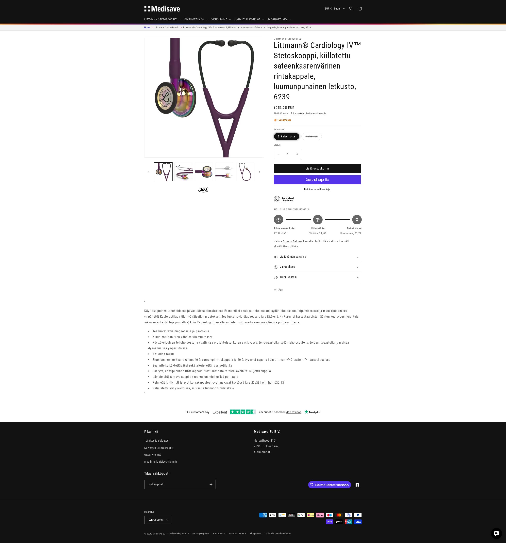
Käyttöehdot (219, 533)
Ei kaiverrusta (286, 136)
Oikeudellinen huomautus (278, 533)
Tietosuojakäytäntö (200, 533)
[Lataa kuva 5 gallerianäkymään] (245, 172)
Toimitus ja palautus (156, 440)
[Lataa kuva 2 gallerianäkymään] (183, 172)
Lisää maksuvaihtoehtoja (317, 189)
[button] (162, 19)
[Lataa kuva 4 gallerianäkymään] (224, 172)
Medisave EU (159, 534)
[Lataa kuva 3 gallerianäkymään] (204, 172)
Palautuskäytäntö (178, 533)
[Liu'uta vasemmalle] (148, 172)
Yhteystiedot (256, 533)
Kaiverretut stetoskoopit (158, 447)
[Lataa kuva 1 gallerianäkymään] (163, 172)
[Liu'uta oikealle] (259, 172)
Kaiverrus (314, 137)
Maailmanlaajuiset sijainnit (160, 461)
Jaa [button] (280, 289)
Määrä (277, 145)
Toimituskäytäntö (237, 533)
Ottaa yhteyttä (152, 454)
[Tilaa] (211, 484)
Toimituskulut (298, 113)
